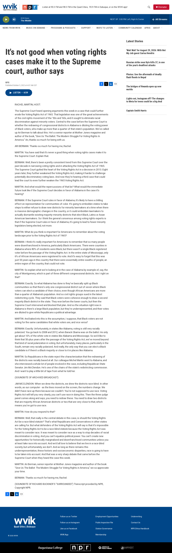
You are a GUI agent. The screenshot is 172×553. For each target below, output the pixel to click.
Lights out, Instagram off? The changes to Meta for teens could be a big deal (145, 100)
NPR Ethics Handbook (140, 529)
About (156, 28)
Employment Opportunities (107, 517)
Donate (162, 7)
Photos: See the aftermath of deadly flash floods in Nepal (144, 76)
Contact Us (135, 523)
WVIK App (64, 535)
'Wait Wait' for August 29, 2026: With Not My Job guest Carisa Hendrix (146, 52)
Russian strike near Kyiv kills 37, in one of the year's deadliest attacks (145, 64)
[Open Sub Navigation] (22, 28)
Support (86, 28)
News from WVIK (11, 28)
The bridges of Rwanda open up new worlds (143, 88)
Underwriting (136, 517)
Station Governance (104, 529)
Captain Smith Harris (136, 110)
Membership (101, 535)
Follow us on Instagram (70, 523)
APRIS (147, 28)
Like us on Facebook (68, 529)
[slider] (18, 19)
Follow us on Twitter (68, 517)
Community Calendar (130, 28)
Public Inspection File (104, 523)
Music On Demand (35, 28)
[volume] (14, 19)
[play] (6, 19)
